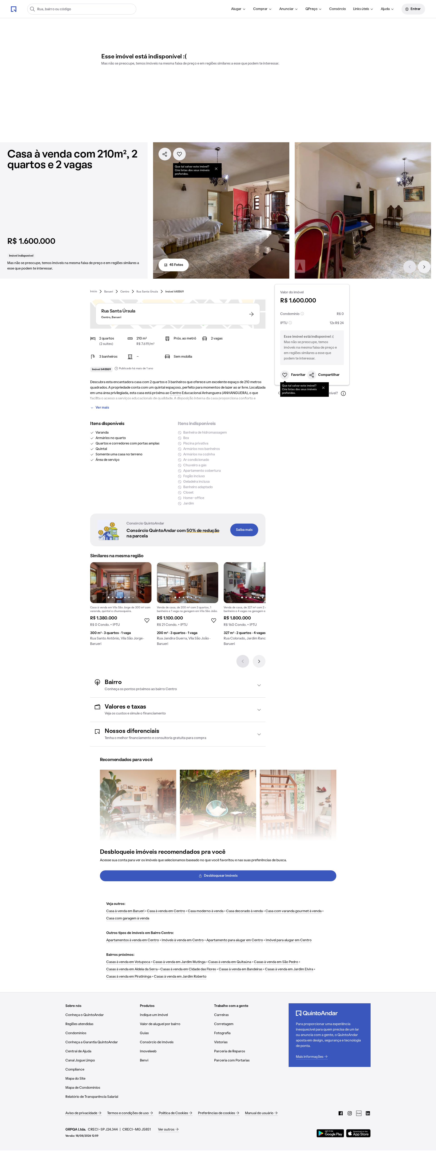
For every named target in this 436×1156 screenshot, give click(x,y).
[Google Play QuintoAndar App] (330, 1133)
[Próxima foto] (143, 582)
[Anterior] (409, 266)
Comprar (260, 9)
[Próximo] (424, 266)
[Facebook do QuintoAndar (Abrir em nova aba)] (340, 1113)
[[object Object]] (216, 168)
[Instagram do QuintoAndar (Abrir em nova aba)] (349, 1113)
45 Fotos (176, 265)
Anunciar (286, 9)
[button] (177, 685)
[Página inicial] (13, 8)
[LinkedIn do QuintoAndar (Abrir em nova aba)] (368, 1113)
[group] (120, 605)
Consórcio (337, 9)
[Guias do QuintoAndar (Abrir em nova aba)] (359, 1113)
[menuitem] (239, 9)
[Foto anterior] (98, 582)
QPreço (311, 9)
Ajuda (385, 9)
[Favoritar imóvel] (179, 154)
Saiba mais (244, 530)
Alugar (236, 9)
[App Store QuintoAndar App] (358, 1133)
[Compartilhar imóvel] (165, 154)
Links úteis (361, 9)
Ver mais (102, 407)
